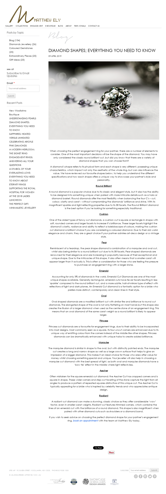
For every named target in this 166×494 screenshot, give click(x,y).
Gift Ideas (17, 59)
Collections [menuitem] (22, 26)
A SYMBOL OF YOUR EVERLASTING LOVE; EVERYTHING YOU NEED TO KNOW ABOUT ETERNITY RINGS (22, 176)
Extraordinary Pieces (22, 55)
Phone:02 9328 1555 (60, 470)
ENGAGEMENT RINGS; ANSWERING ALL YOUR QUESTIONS (21, 161)
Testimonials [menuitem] (80, 26)
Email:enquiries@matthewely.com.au (25, 475)
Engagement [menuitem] (36, 26)
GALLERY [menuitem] (9, 26)
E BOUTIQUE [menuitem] (50, 26)
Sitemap (12, 470)
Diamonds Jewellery (22, 44)
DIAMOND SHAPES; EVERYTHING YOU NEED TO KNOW (22, 126)
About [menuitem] (68, 26)
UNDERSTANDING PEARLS (22, 118)
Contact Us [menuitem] (93, 26)
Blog (14, 40)
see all (10, 69)
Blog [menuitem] (60, 26)
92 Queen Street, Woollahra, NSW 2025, (34, 470)
